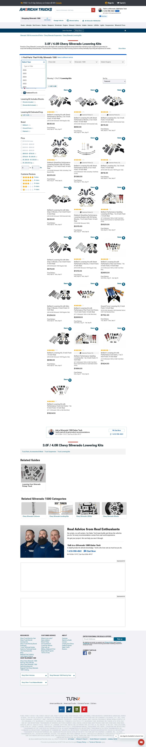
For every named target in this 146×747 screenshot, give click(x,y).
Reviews (64, 649)
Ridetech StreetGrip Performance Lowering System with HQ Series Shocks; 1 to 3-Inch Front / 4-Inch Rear (59, 165)
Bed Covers (37, 25)
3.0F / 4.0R (26, 115)
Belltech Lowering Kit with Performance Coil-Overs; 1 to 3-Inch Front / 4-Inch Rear (112, 355)
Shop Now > (79, 30)
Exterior (78, 25)
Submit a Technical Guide (28, 649)
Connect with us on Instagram (89, 653)
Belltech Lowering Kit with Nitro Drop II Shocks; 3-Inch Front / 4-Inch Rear (58, 308)
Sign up (119, 639)
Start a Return (45, 640)
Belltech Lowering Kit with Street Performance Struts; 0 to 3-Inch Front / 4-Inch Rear (85, 167)
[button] (103, 16)
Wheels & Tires (120, 25)
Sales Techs (65, 647)
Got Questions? (46, 643)
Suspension (109, 25)
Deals (23, 25)
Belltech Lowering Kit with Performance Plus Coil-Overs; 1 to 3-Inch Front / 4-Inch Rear (112, 264)
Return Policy (45, 642)
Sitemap (71, 739)
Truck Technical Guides (27, 647)
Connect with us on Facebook (85, 653)
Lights (102, 25)
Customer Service (46, 645)
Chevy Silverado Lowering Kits (72, 35)
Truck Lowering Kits (64, 451)
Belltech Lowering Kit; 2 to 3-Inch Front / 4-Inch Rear (112, 119)
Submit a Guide (67, 640)
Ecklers (93, 703)
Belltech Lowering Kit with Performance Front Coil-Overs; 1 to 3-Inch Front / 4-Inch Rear (59, 406)
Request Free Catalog (27, 654)
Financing (23, 645)
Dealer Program (67, 645)
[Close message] (125, 30)
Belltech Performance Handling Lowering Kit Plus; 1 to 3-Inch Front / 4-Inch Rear (113, 214)
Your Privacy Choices (98, 739)
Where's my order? (47, 638)
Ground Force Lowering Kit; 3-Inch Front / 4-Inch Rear (113, 307)
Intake (84, 25)
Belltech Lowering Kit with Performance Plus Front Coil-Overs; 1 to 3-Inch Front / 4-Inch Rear (86, 310)
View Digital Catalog (26, 656)
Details (59, 3)
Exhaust (71, 25)
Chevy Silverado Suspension (53, 35)
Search (93, 10)
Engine (65, 25)
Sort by (105, 78)
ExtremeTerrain (83, 703)
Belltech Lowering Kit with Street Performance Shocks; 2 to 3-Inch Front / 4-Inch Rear (58, 116)
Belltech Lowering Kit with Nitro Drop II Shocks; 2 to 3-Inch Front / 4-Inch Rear (59, 212)
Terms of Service (95, 742)
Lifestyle (29, 25)
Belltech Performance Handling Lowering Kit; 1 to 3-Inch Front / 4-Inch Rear (86, 358)
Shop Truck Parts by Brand (28, 643)
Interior (90, 25)
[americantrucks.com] (35, 9)
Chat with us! (45, 647)
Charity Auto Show (68, 643)
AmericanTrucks (70, 703)
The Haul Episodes (26, 651)
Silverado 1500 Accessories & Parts (31, 35)
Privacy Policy (109, 642)
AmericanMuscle (56, 703)
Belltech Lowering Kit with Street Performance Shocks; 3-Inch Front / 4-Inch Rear (86, 264)
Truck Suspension (50, 451)
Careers (64, 642)
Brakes (44, 25)
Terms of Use (45, 652)
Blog (21, 652)
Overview (65, 638)
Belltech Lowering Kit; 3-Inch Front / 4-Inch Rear (59, 354)
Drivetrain (58, 25)
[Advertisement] (73, 577)
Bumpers (51, 25)
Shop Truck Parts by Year (28, 638)
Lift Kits (96, 25)
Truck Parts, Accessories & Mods (32, 451)
